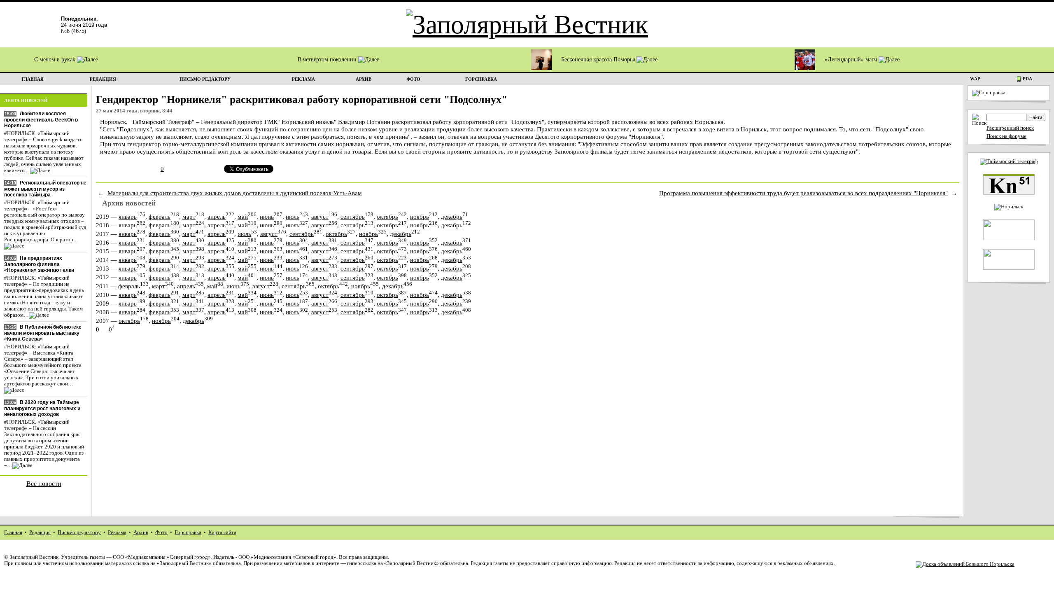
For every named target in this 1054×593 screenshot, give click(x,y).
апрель (217, 216)
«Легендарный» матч (852, 59)
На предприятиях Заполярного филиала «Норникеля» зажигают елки (39, 264)
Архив (140, 532)
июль (292, 216)
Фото (161, 532)
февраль (159, 216)
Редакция (40, 532)
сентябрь (352, 216)
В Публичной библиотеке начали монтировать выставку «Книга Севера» (43, 333)
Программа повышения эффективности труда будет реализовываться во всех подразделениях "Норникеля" (803, 192)
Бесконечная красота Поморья (599, 59)
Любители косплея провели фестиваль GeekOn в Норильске (41, 119)
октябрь (387, 216)
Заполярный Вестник (33, 557)
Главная (13, 532)
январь (128, 216)
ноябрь (419, 216)
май (243, 216)
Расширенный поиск (1010, 128)
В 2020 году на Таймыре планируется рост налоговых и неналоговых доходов (42, 408)
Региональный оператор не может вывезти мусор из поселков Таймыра (45, 189)
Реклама (117, 532)
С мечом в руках (55, 59)
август (320, 216)
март (189, 216)
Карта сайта (222, 532)
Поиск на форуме (1006, 136)
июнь (267, 216)
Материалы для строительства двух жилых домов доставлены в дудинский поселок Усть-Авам (234, 192)
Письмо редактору (79, 532)
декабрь (451, 216)
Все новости (43, 483)
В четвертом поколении (328, 59)
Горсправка (188, 532)
